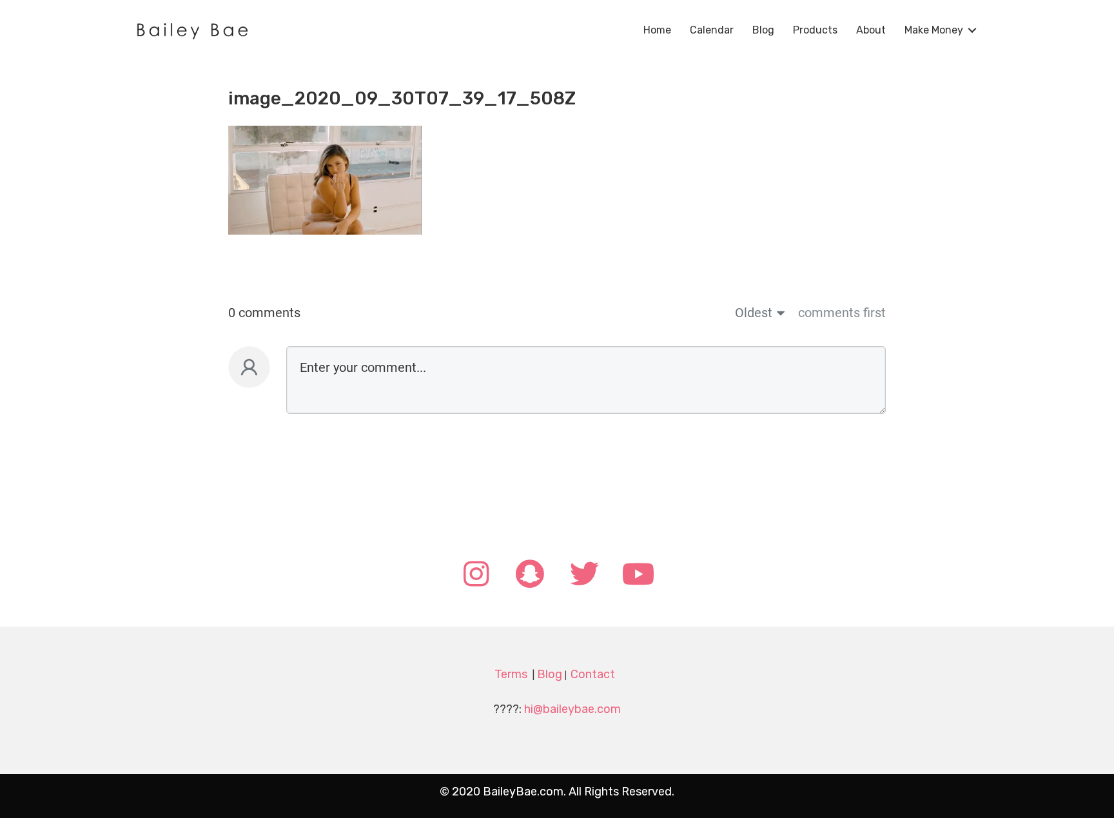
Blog (763, 30)
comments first (842, 312)
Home (657, 30)
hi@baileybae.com (572, 709)
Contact (593, 674)
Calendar (712, 30)
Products (815, 30)
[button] (475, 575)
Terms (510, 674)
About (871, 30)
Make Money (933, 30)
